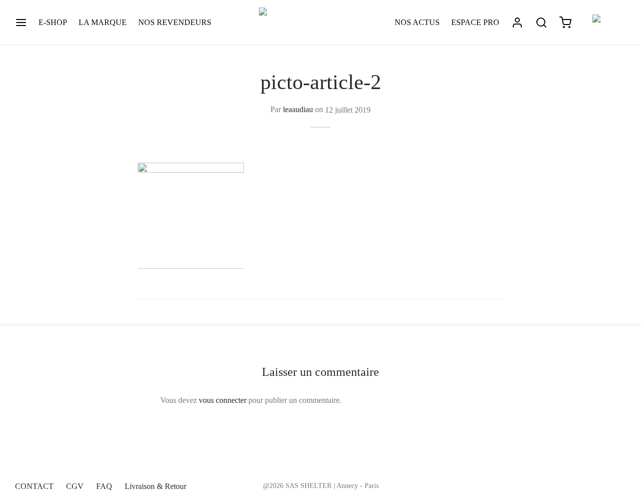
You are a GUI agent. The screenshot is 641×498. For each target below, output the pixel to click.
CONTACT (34, 486)
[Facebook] (577, 484)
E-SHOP (53, 22)
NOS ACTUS (417, 22)
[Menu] (21, 23)
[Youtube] (618, 484)
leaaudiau (298, 109)
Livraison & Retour (155, 486)
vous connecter (222, 400)
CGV (75, 486)
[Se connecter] (517, 23)
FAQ (104, 486)
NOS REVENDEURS (174, 22)
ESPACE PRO (475, 22)
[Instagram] (598, 484)
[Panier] (565, 23)
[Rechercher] (541, 23)
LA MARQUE (103, 22)
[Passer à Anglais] (604, 23)
